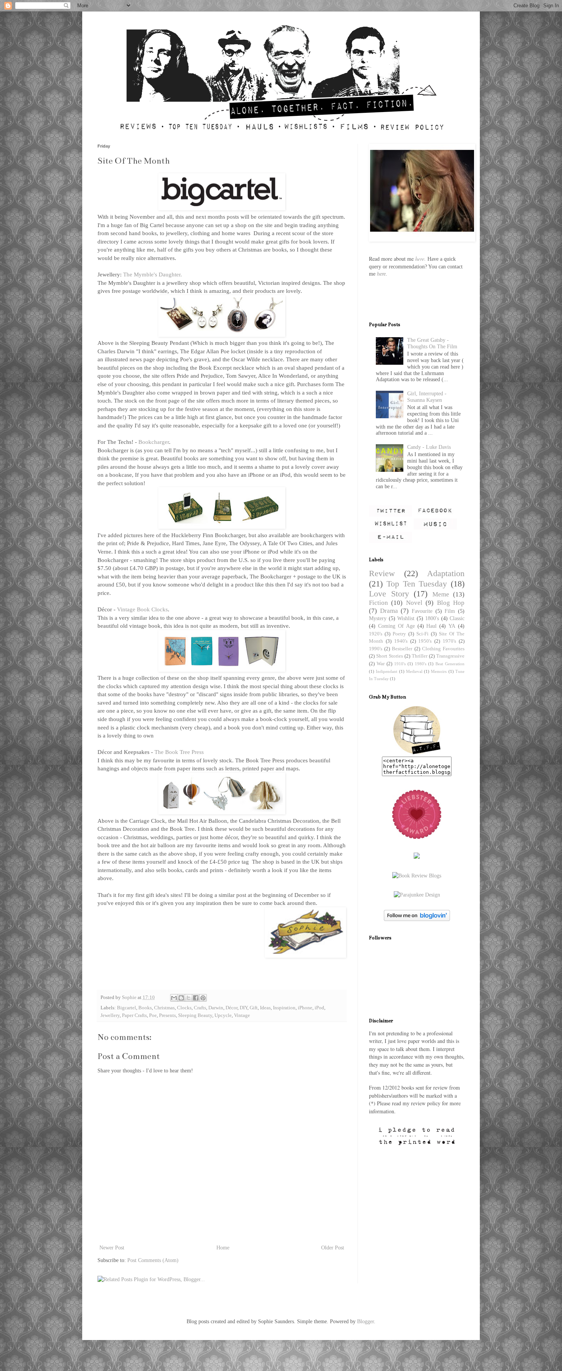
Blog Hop (451, 602)
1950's (425, 641)
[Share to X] (188, 998)
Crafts (200, 1007)
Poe (153, 1015)
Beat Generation (450, 663)
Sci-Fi (422, 634)
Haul (431, 626)
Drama (389, 610)
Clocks (184, 1007)
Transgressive (450, 656)
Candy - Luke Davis (429, 447)
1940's (401, 641)
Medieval (414, 671)
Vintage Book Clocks (142, 609)
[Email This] (174, 998)
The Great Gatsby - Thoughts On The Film (432, 343)
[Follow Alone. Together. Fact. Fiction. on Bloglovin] (417, 919)
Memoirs (439, 671)
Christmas (164, 1007)
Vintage (242, 1015)
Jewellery (110, 1015)
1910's (400, 663)
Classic (457, 618)
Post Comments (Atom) (153, 1260)
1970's (449, 641)
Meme (440, 594)
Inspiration (284, 1007)
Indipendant (386, 671)
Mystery (378, 618)
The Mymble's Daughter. (152, 274)
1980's (420, 663)
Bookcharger (153, 442)
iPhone (305, 1007)
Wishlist (405, 618)
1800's (432, 618)
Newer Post (111, 1248)
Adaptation (446, 573)
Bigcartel (126, 1007)
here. (420, 258)
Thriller (419, 656)
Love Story (389, 593)
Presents (167, 1015)
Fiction (378, 602)
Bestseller (402, 648)
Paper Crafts (134, 1015)
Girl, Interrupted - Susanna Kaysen (427, 397)
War (381, 663)
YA (451, 626)
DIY (243, 1007)
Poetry (399, 634)
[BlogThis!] (181, 998)
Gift (254, 1007)
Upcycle (223, 1015)
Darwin (215, 1007)
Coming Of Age (396, 626)
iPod (319, 1007)
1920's (375, 634)
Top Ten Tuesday (417, 583)
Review (382, 573)
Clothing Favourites (443, 648)
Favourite (422, 611)
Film (450, 611)
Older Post (332, 1248)
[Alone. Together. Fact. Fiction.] (416, 753)
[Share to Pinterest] (203, 998)
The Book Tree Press (179, 752)
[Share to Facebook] (196, 998)
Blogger (365, 1321)
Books (145, 1007)
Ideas (265, 1007)
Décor (231, 1007)
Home (222, 1248)
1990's (375, 648)
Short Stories (389, 656)
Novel (414, 602)
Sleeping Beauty (195, 1015)
